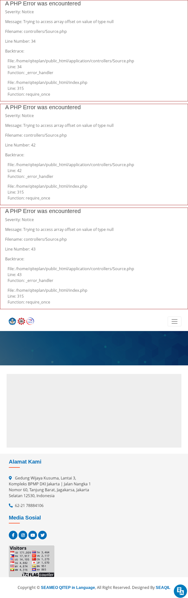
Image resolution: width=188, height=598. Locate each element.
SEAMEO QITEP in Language (68, 587)
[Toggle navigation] (174, 321)
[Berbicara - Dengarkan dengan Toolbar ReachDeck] (180, 591)
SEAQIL (163, 587)
